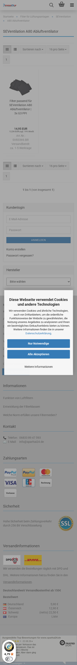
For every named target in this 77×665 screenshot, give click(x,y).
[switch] (9, 659)
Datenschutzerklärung (38, 333)
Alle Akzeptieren (38, 354)
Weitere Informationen (38, 366)
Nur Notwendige (38, 343)
